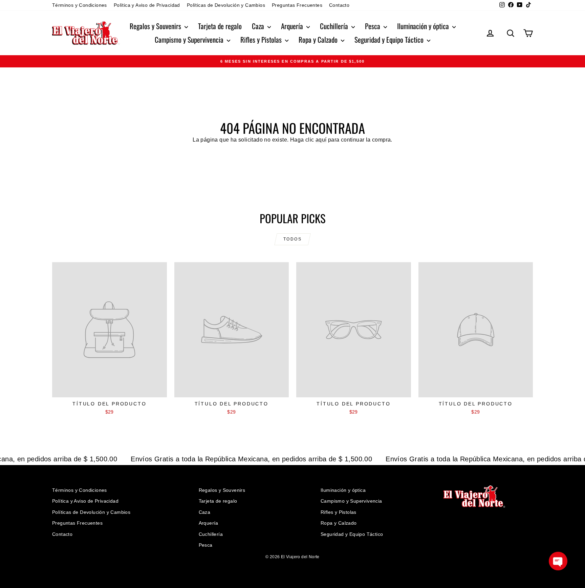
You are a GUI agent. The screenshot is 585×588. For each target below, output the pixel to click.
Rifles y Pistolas (261, 39)
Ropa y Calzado (319, 39)
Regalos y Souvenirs (156, 26)
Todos (292, 239)
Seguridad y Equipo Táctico (389, 39)
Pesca (373, 26)
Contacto (339, 5)
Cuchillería (335, 26)
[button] (558, 561)
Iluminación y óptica (424, 26)
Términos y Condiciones (79, 5)
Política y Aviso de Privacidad (147, 5)
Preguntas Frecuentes (297, 5)
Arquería (293, 26)
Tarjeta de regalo (220, 26)
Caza (259, 26)
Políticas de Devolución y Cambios (226, 5)
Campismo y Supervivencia (190, 39)
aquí (321, 140)
